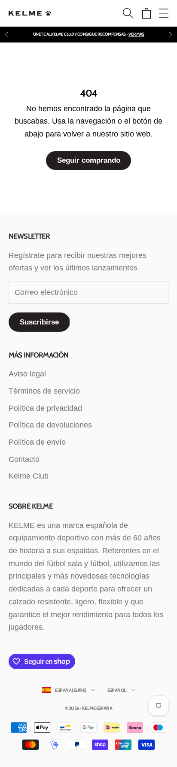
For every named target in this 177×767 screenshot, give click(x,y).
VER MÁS (136, 34)
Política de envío (37, 442)
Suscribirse (39, 322)
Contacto (24, 459)
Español (116, 690)
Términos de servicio (44, 391)
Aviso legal (27, 374)
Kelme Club (29, 476)
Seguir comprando (88, 160)
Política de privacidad (45, 408)
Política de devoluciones (50, 425)
